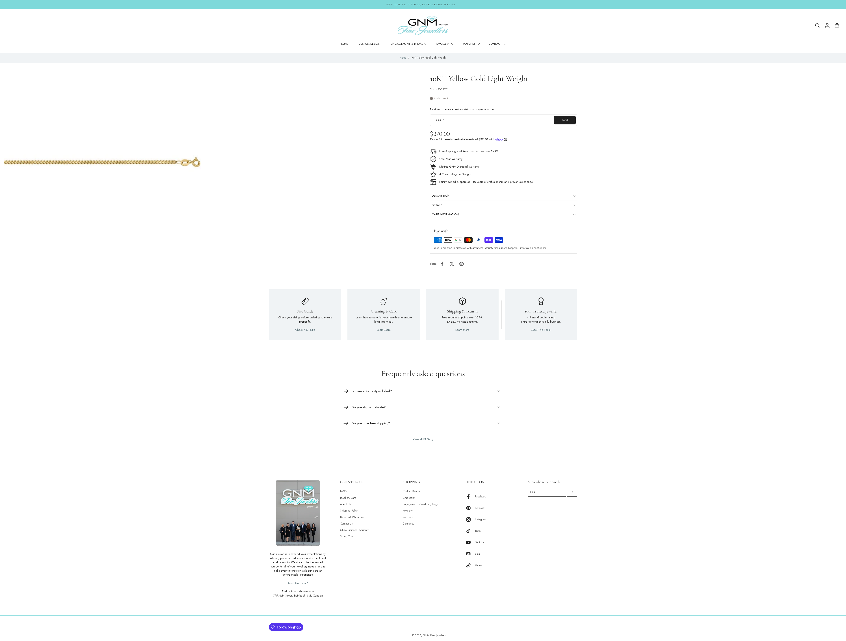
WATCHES (469, 44)
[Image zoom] (106, 159)
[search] (817, 25)
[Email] (470, 554)
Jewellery (407, 511)
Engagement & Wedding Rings (420, 504)
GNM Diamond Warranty (354, 530)
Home (403, 58)
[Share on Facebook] (442, 264)
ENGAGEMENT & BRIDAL (407, 44)
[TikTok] (470, 531)
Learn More (384, 330)
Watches (407, 517)
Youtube (479, 542)
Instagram (480, 519)
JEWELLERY (443, 44)
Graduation (409, 498)
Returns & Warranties (352, 517)
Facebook (480, 496)
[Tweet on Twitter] (452, 264)
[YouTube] (470, 542)
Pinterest (479, 508)
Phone (478, 565)
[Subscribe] (572, 492)
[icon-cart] (837, 25)
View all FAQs (421, 439)
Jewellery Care (348, 498)
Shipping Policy (349, 511)
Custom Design (411, 491)
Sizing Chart (347, 536)
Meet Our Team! (298, 583)
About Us (345, 504)
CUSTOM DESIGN (369, 44)
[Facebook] (470, 496)
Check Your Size (305, 330)
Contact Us (346, 524)
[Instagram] (470, 519)
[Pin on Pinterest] (461, 264)
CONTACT (495, 44)
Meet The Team (541, 330)
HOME (344, 44)
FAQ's (343, 491)
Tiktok (478, 531)
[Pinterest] (470, 508)
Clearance (408, 524)
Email (440, 120)
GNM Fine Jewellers (434, 635)
